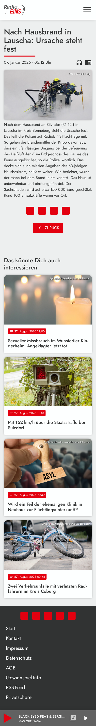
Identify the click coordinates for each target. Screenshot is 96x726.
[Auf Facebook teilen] (30, 211)
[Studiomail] (60, 616)
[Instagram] (48, 616)
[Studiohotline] (72, 616)
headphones (79, 62)
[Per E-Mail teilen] (66, 211)
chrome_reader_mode (88, 62)
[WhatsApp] (24, 616)
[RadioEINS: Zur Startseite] (42, 10)
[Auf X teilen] (42, 211)
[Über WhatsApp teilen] (54, 211)
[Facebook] (36, 616)
